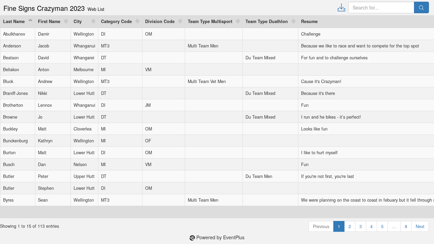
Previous (321, 226)
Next (420, 226)
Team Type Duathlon (266, 21)
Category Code (116, 21)
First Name (49, 21)
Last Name (14, 21)
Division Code (160, 21)
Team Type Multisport (210, 21)
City (78, 21)
